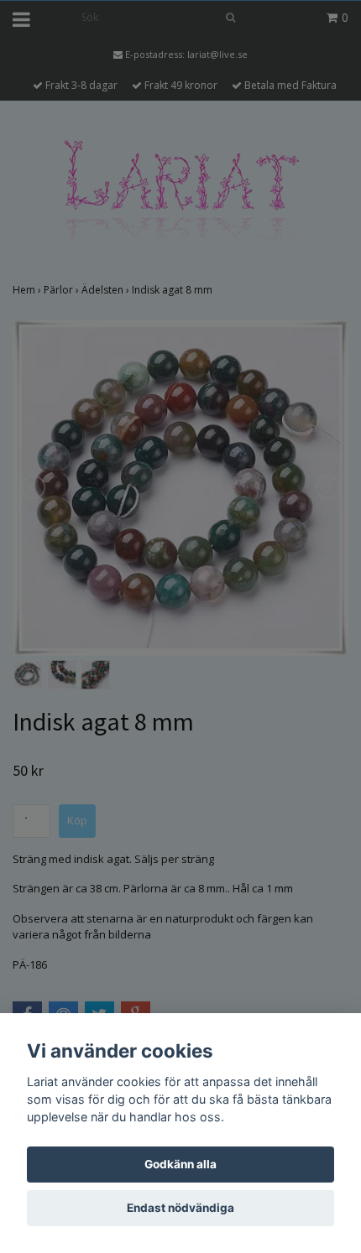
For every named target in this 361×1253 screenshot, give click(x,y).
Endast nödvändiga (180, 1207)
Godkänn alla (180, 1164)
